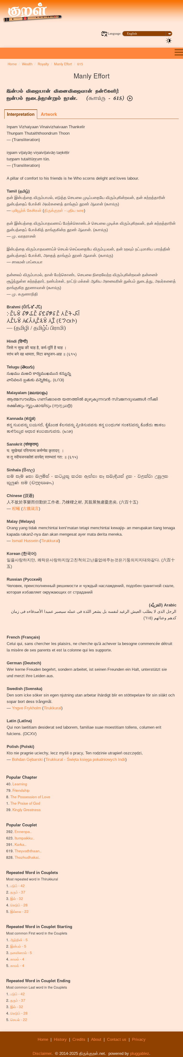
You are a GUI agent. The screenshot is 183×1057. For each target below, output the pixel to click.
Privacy (139, 1039)
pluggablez (139, 1053)
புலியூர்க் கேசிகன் (26, 210)
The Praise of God (25, 803)
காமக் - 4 (17, 965)
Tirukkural (50, 541)
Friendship (21, 790)
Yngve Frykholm (26, 708)
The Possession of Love (30, 796)
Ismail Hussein (25, 541)
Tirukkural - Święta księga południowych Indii (85, 759)
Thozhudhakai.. (27, 857)
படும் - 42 (17, 885)
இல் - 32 (16, 898)
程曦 (16, 508)
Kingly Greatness (26, 809)
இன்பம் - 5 (18, 946)
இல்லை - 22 (19, 911)
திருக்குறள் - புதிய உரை (64, 210)
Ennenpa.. (23, 831)
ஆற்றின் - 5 (19, 939)
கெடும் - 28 (19, 904)
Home (43, 1039)
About (96, 1039)
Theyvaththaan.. (28, 850)
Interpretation (21, 114)
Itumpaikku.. (25, 837)
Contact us (116, 1039)
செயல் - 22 (18, 1019)
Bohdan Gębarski (27, 759)
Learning (19, 783)
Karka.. (20, 844)
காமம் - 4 (17, 958)
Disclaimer (42, 1053)
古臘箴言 (31, 508)
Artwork (49, 114)
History (60, 1039)
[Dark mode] (169, 40)
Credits (78, 1039)
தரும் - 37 (17, 891)
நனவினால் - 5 (21, 952)
